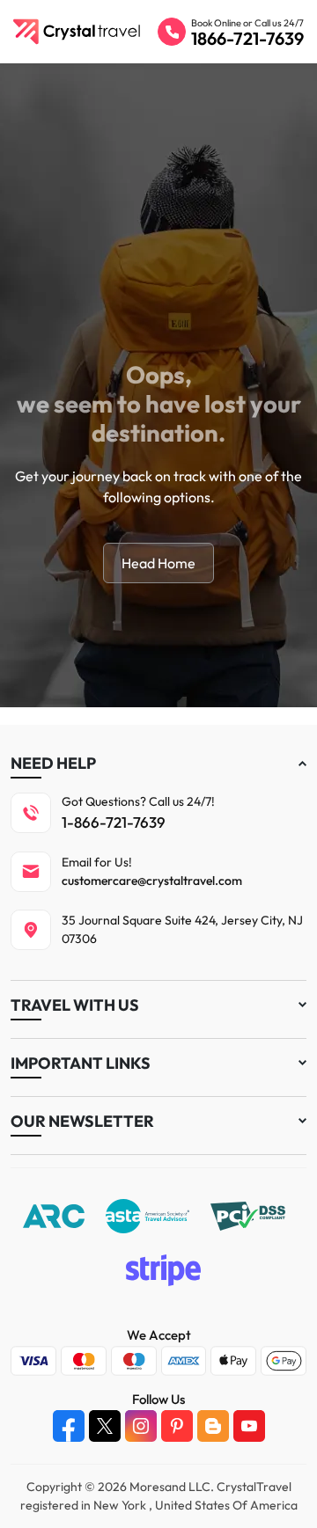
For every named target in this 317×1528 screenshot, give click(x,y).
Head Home (158, 563)
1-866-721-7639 (114, 822)
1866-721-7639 (247, 38)
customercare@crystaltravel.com (152, 880)
